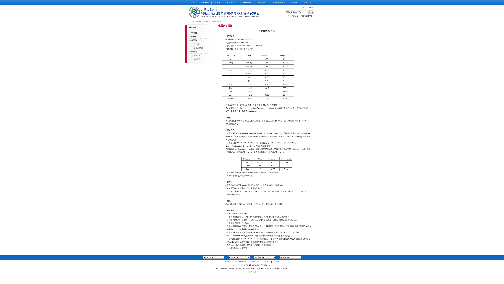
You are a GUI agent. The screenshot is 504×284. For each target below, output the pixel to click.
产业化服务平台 (246, 3)
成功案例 (197, 59)
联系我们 (307, 3)
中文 (304, 7)
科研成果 (194, 51)
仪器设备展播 (216, 21)
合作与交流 (262, 3)
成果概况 (197, 55)
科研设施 (207, 21)
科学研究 (230, 3)
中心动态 (218, 3)
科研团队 (194, 36)
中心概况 (205, 3)
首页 (194, 3)
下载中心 (294, 3)
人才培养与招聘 (278, 3)
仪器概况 (197, 44)
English (311, 7)
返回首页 (228, 262)
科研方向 (194, 33)
